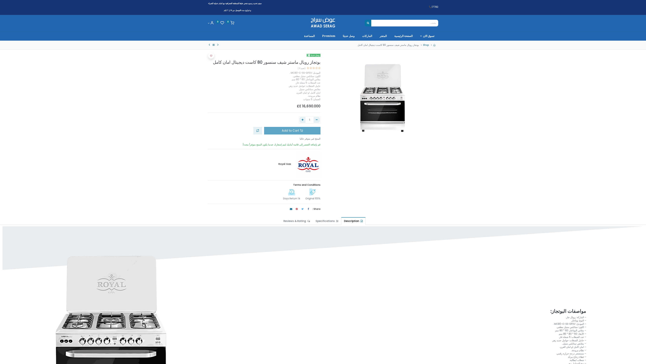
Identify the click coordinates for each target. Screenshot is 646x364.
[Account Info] (211, 23)
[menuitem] (403, 35)
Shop (426, 45)
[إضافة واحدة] (302, 120)
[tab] (353, 221)
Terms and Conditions (306, 185)
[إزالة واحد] (317, 120)
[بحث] (368, 23)
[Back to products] (214, 45)
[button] (257, 130)
